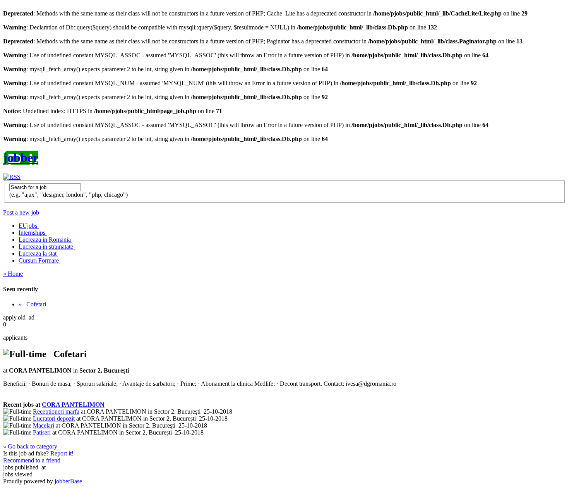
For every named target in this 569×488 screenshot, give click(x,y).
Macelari (43, 425)
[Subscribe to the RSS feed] (12, 177)
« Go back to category (30, 446)
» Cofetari (32, 304)
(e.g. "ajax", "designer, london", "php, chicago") (68, 194)
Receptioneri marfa (56, 411)
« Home (13, 273)
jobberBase (68, 481)
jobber (20, 158)
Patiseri (42, 432)
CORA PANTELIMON (73, 404)
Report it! (62, 453)
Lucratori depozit (54, 418)
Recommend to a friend (31, 460)
